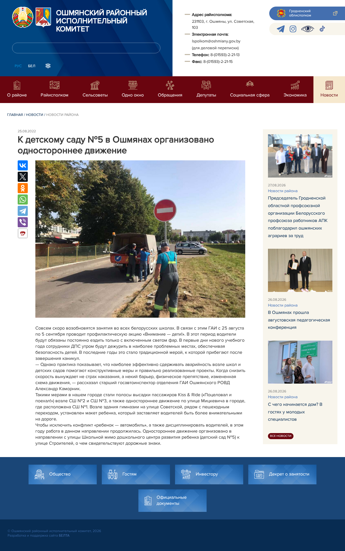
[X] (23, 177)
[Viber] (23, 222)
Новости (34, 115)
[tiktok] (322, 29)
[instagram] (293, 29)
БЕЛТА (64, 535)
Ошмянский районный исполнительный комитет (101, 21)
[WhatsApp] (23, 199)
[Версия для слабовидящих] (307, 29)
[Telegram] (23, 211)
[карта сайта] (48, 65)
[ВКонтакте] (23, 165)
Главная (15, 115)
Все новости (280, 436)
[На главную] (22, 17)
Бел (31, 66)
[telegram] (281, 29)
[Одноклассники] (23, 188)
